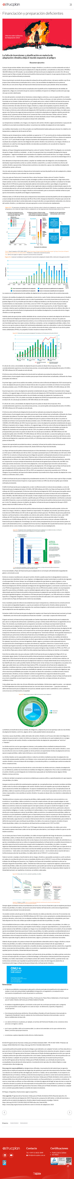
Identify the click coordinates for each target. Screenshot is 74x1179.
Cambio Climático (14, 1123)
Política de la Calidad (59, 1153)
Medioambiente (23, 1123)
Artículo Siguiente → (69, 1112)
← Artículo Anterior (4, 1112)
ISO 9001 (55, 1155)
